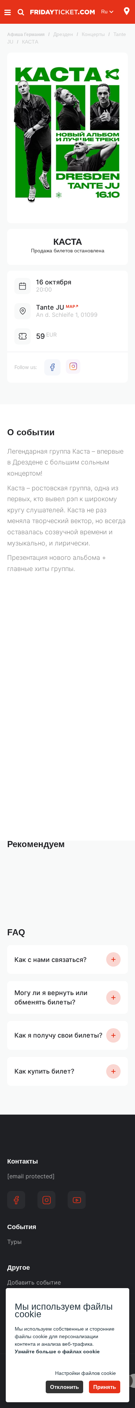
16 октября (53, 282)
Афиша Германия (26, 34)
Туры (14, 1241)
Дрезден (63, 34)
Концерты (93, 34)
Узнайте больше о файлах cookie (57, 1351)
